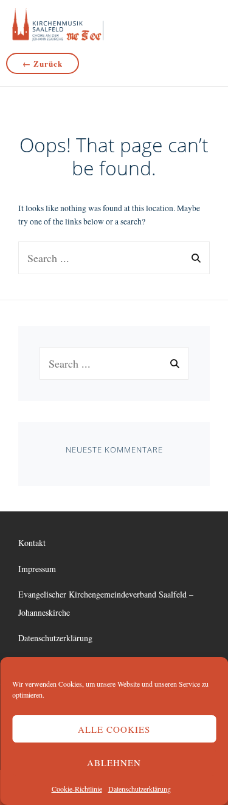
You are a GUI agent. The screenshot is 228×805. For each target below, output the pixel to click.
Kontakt (32, 542)
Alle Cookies (114, 729)
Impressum (37, 568)
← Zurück (42, 63)
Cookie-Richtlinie (77, 788)
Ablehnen (114, 762)
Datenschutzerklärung (139, 788)
